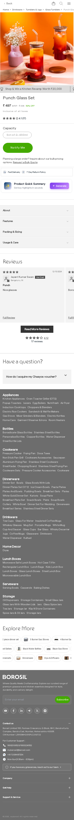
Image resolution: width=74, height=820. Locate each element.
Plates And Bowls (12, 491)
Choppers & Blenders (39, 407)
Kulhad (27, 538)
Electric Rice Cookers (15, 411)
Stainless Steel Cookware (43, 462)
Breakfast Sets (51, 491)
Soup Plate (46, 496)
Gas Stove (9, 416)
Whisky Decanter (60, 529)
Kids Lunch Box (54, 567)
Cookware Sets (11, 470)
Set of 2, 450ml (17, 135)
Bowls (20, 483)
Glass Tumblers (52, 10)
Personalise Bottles (14, 437)
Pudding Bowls (32, 491)
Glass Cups (29, 529)
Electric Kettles (56, 416)
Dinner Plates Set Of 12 (16, 487)
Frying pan (29, 453)
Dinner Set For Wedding (41, 504)
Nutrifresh (53, 403)
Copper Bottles (35, 437)
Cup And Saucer (12, 529)
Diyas (6, 550)
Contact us (8, 723)
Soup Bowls (57, 500)
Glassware (32, 534)
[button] (53, 3)
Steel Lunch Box (51, 571)
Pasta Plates (59, 487)
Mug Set (28, 525)
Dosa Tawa (43, 453)
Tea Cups (8, 521)
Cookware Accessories (38, 458)
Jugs (5, 534)
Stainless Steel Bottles (47, 432)
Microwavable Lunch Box (17, 575)
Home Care (9, 420)
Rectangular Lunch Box (16, 567)
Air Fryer (65, 403)
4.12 (46, 338)
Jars (39, 604)
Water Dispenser (55, 437)
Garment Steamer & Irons (32, 420)
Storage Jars (34, 613)
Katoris (34, 496)
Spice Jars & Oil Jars (14, 613)
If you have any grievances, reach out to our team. (34, 767)
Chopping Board (26, 466)
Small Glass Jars (54, 600)
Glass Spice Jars (52, 604)
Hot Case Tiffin (46, 562)
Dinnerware (63, 504)
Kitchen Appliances (14, 399)
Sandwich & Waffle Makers (44, 411)
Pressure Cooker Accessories (39, 470)
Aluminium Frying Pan (15, 462)
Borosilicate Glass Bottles (17, 432)
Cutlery (7, 504)
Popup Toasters (12, 403)
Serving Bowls (11, 588)
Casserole (26, 588)
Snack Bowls (34, 500)
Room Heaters (57, 420)
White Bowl (19, 504)
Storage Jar (20, 609)
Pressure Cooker (12, 453)
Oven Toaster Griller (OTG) (41, 399)
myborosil (14, 817)
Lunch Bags (37, 567)
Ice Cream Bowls (40, 487)
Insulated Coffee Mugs (48, 521)
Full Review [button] (9, 318)
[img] (10, 272)
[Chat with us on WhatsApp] (45, 3)
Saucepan (59, 458)
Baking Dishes (42, 588)
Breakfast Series (12, 508)
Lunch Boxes (10, 571)
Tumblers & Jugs (34, 10)
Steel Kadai (9, 466)
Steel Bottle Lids (12, 441)
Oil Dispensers (11, 600)
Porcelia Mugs (43, 525)
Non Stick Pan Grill (13, 458)
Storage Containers (32, 600)
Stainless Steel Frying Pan (53, 466)
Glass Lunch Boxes (29, 571)
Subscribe (62, 699)
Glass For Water (24, 521)
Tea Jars (7, 609)
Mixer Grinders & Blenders (31, 416)
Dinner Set (9, 483)
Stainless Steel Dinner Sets (38, 508)
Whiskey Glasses (12, 525)
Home (6, 10)
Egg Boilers (39, 403)
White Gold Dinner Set (15, 496)
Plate (46, 500)
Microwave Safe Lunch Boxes (19, 562)
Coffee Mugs (17, 534)
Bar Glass (43, 529)
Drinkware (17, 10)
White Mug (59, 525)
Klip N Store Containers (42, 609)
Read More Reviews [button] (37, 329)
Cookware (63, 470)
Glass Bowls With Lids (37, 483)
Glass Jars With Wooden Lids (19, 604)
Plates (65, 491)
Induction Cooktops (14, 407)
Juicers (27, 403)
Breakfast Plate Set (14, 500)
